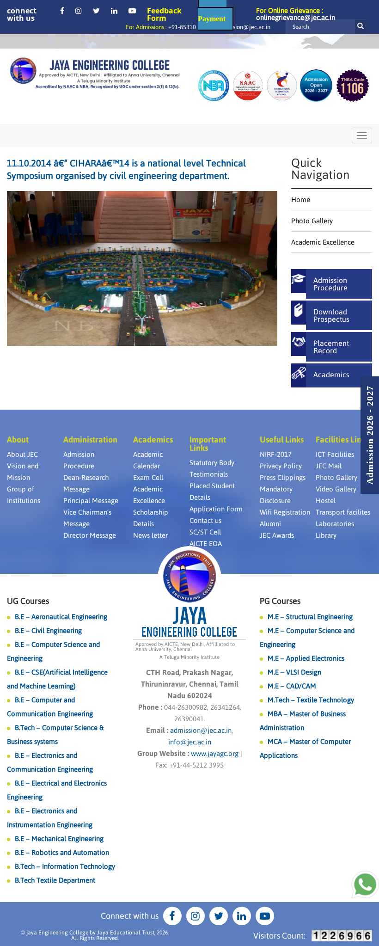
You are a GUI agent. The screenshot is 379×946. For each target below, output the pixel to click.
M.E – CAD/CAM (292, 686)
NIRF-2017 (276, 454)
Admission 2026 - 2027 (370, 435)
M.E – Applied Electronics (306, 658)
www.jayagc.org (214, 753)
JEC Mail (329, 466)
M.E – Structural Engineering (310, 616)
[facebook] (62, 11)
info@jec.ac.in (189, 742)
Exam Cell (148, 477)
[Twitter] (96, 11)
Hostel (326, 500)
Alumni (270, 524)
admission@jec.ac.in (244, 27)
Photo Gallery (312, 221)
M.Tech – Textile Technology (311, 700)
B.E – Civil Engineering (48, 630)
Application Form (216, 509)
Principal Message (90, 500)
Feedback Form (164, 14)
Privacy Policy (281, 466)
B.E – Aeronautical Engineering (61, 616)
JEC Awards (277, 535)
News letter (150, 535)
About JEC (22, 454)
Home (300, 199)
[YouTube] (132, 11)
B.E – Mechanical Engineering (59, 838)
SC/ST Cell (205, 532)
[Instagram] (78, 11)
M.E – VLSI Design (294, 672)
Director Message (89, 535)
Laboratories (335, 524)
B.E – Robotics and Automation (62, 852)
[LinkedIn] (114, 11)
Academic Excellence (323, 242)
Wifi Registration (285, 512)
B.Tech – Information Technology (65, 866)
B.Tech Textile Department (55, 880)
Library (326, 535)
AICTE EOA (206, 543)
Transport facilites (343, 512)
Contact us (205, 520)
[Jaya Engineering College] (95, 74)
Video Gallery (336, 489)
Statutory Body (212, 463)
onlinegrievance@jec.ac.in (295, 17)
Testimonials (209, 474)
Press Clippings (283, 477)
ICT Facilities (335, 454)
